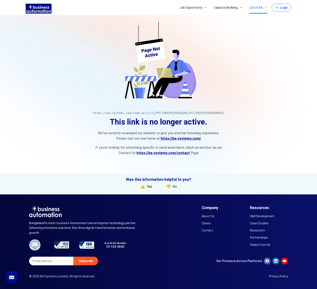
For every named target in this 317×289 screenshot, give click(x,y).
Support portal (260, 244)
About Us (208, 216)
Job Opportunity (191, 7)
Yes (146, 186)
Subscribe (85, 261)
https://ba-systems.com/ (181, 138)
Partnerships (259, 237)
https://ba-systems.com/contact (163, 153)
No (171, 186)
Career (206, 223)
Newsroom (257, 230)
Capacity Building (226, 7)
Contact (207, 230)
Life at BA (256, 7)
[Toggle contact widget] (11, 277)
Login (284, 7)
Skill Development (262, 216)
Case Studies (259, 223)
